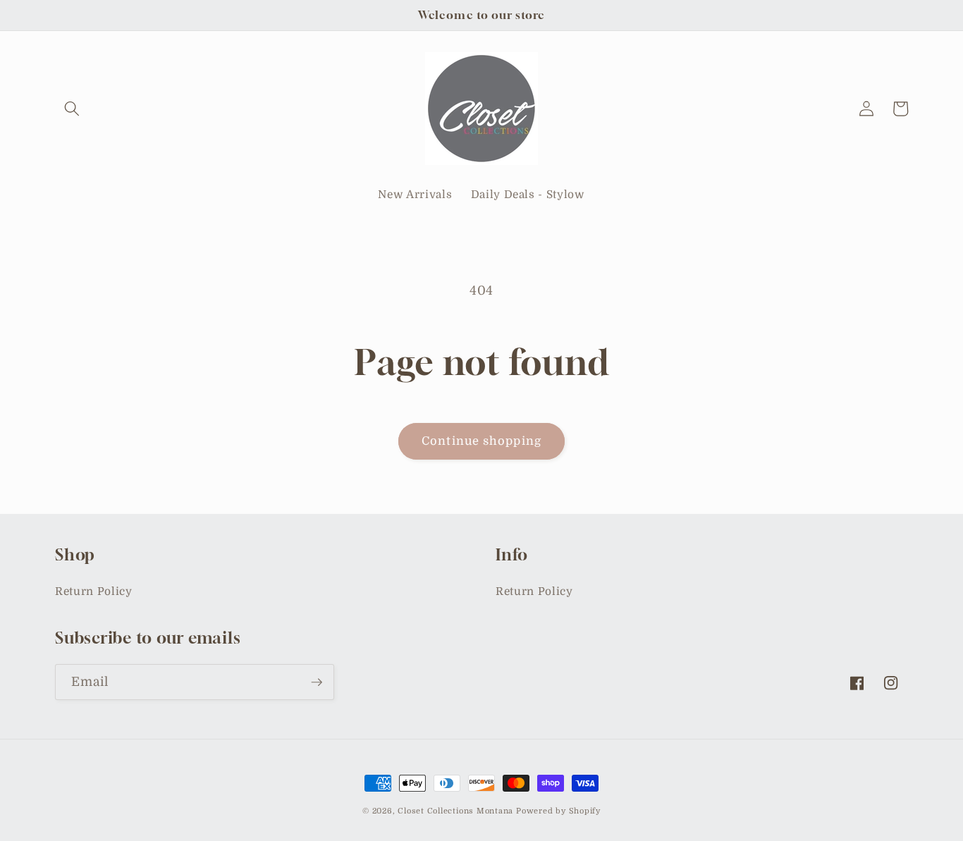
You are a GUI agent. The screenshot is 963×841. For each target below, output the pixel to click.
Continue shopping (481, 441)
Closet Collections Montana (455, 811)
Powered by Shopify (558, 811)
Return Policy (94, 591)
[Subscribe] (316, 682)
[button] (72, 108)
